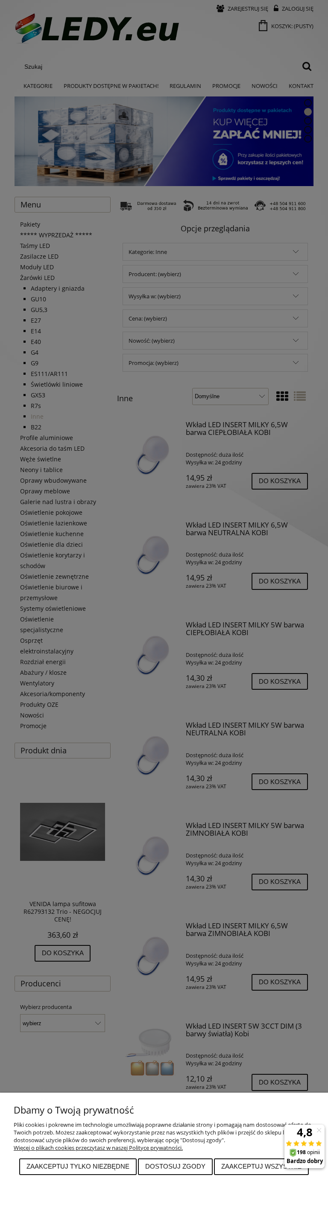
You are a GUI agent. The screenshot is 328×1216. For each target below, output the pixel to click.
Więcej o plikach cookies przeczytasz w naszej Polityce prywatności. (98, 1148)
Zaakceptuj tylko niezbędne (77, 1166)
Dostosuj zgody (175, 1166)
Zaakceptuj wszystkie (261, 1166)
